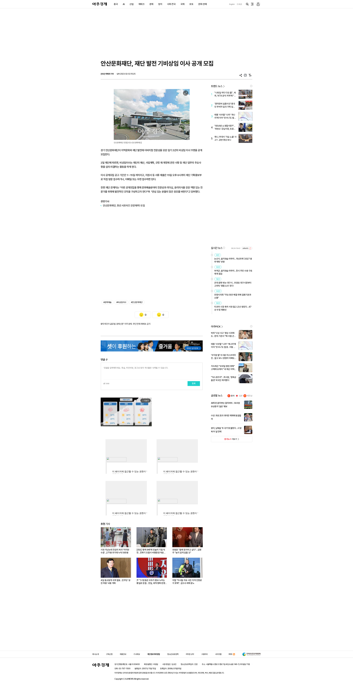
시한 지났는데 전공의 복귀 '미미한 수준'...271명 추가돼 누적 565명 (115, 551)
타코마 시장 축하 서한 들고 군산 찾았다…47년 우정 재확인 (232, 308)
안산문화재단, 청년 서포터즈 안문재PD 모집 (124, 205)
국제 (182, 4)
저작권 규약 (190, 654)
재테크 (141, 4)
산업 (131, 4)
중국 (116, 4)
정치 (160, 4)
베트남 (249, 396)
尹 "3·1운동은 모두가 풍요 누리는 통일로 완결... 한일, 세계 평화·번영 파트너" (151, 582)
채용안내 (123, 654)
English (232, 4)
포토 (191, 4)
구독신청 (109, 654)
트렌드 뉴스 (216, 86)
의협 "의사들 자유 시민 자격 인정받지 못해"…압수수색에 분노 (187, 581)
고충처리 (204, 654)
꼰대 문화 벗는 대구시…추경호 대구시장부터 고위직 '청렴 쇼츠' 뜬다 (232, 284)
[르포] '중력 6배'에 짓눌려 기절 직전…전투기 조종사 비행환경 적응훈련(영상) (151, 551)
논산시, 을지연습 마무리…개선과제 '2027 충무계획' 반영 (233, 260)
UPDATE (246, 248)
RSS (230, 654)
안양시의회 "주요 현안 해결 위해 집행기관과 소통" (232, 296)
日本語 (239, 4)
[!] (251, 86)
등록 (194, 383)
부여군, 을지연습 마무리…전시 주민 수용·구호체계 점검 (233, 272)
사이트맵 (218, 654)
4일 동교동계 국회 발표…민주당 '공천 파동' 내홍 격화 (115, 581)
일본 (241, 396)
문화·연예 (202, 4)
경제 (151, 4)
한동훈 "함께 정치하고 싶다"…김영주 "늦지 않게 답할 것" (186, 551)
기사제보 (136, 654)
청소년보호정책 (172, 654)
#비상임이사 (121, 302)
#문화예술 (107, 302)
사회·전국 (171, 4)
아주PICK (215, 326)
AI (124, 4)
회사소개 (95, 654)
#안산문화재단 (137, 302)
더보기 (224, 440)
